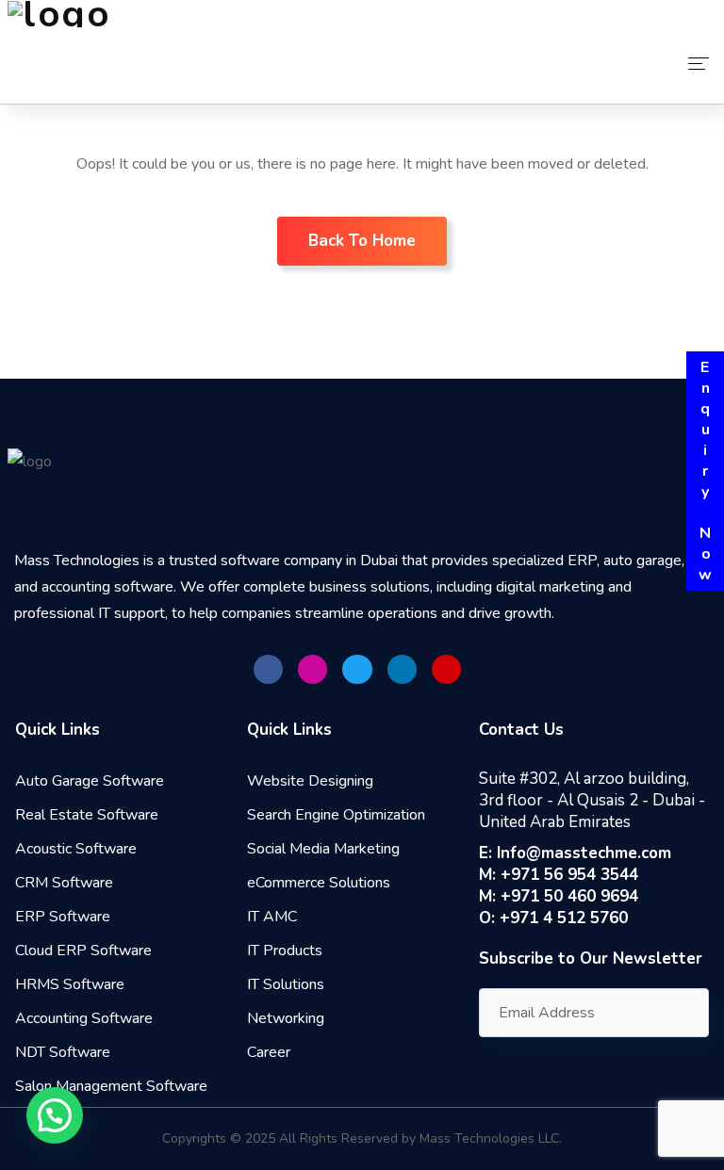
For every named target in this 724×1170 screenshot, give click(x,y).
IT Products (284, 950)
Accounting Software (84, 1018)
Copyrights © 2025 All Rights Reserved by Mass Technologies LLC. (362, 1138)
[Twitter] (356, 669)
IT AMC (272, 916)
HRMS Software (69, 984)
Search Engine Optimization (336, 814)
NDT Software (62, 1052)
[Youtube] (446, 669)
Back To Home (362, 241)
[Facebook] (268, 669)
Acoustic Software (76, 848)
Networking (285, 1018)
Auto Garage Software (89, 781)
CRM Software (64, 882)
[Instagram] (312, 669)
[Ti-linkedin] (402, 669)
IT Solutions (285, 984)
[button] (54, 1115)
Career (268, 1052)
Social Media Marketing (323, 848)
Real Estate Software (86, 814)
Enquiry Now (705, 471)
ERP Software (62, 916)
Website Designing (310, 781)
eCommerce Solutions (318, 882)
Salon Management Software (111, 1086)
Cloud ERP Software (83, 950)
